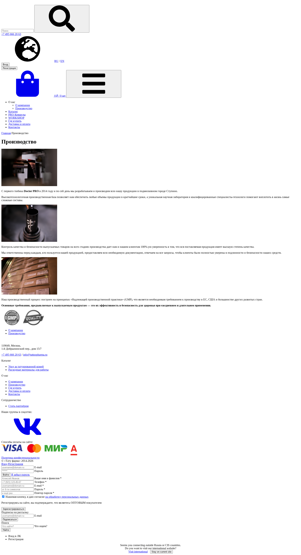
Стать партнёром (18, 406)
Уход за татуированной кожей (26, 366)
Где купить (14, 120)
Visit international (138, 551)
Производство (23, 108)
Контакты (14, 127)
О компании (22, 105)
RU (56, 61)
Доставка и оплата (19, 124)
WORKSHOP (16, 117)
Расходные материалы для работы (28, 369)
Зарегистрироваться (13, 509)
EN (62, 61)
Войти (6, 474)
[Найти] (61, 19)
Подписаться (10, 519)
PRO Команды (17, 114)
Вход (5, 64)
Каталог (13, 111)
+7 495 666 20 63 (11, 34)
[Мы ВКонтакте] (27, 438)
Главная (6, 133)
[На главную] (17, 3)
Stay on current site (161, 551)
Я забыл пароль (20, 474)
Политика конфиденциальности (20, 457)
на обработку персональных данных (66, 496)
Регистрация (9, 68)
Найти (6, 530)
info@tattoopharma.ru (35, 354)
